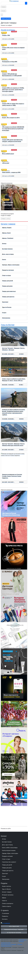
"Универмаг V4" (22, 940)
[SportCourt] (14, 530)
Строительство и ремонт (9, 862)
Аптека (4, 839)
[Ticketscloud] (14, 687)
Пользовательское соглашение (8, 944)
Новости (4, 900)
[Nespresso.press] (14, 556)
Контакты (4, 919)
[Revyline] (14, 661)
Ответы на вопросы (7, 903)
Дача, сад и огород (7, 845)
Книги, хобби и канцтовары (10, 847)
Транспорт (5, 873)
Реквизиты (5, 916)
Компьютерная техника (8, 850)
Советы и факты (6, 906)
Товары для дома (7, 867)
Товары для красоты (7, 870)
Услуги (4, 876)
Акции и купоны (8, 30)
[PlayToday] (14, 792)
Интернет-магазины (7, 895)
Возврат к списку (6, 218)
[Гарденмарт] (14, 714)
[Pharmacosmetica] (14, 635)
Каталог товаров (8, 224)
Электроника (5, 879)
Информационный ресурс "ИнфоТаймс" (14, 929)
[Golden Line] (14, 766)
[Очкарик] (14, 740)
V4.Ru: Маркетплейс (14, 926)
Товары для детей (7, 865)
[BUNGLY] (14, 197)
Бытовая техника (7, 842)
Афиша (4, 898)
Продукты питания (7, 856)
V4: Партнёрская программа (14, 932)
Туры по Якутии (7, 325)
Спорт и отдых (6, 859)
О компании (5, 913)
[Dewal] (14, 503)
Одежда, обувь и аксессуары (10, 853)
